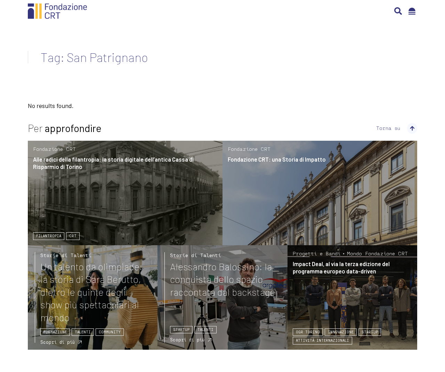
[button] (398, 11)
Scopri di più (57, 342)
